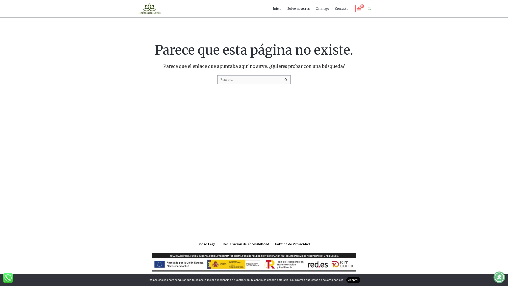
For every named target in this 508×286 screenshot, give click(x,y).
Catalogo (322, 9)
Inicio (277, 9)
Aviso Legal (207, 244)
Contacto (341, 9)
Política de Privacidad (292, 244)
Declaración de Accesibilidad (246, 244)
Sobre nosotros (298, 9)
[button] (369, 8)
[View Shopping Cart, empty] (359, 9)
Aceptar (353, 279)
